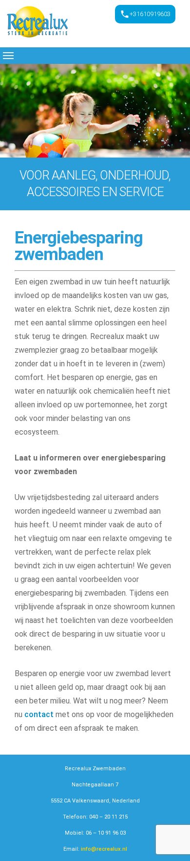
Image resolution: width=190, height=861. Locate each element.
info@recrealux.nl (104, 849)
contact (39, 714)
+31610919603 (150, 14)
